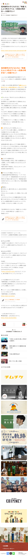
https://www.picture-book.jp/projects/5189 (13, 50)
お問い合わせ (6, 551)
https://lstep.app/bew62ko (8, 318)
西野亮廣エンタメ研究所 (22, 553)
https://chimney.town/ (8, 271)
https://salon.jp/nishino (8, 296)
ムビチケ (22, 87)
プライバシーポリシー (8, 548)
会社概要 (5, 546)
